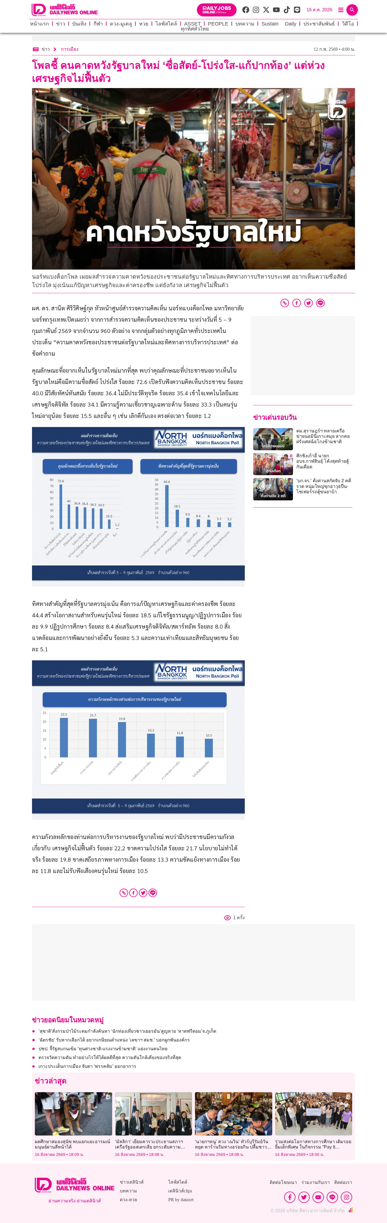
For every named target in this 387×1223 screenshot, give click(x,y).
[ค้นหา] (352, 10)
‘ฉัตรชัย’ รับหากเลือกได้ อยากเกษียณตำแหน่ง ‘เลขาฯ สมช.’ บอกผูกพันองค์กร (115, 1040)
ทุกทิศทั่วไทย (195, 28)
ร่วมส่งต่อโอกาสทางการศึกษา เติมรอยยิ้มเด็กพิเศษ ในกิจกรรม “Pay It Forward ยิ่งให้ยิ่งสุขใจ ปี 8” (313, 1147)
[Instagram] (346, 1197)
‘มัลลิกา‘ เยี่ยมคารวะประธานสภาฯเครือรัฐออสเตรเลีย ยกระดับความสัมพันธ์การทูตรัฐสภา (149, 1147)
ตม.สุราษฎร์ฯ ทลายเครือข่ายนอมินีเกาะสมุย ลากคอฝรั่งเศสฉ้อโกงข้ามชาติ (323, 436)
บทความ (244, 23)
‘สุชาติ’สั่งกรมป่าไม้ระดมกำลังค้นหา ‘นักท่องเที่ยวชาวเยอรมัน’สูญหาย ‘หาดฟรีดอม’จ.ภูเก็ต (127, 1031)
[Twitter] (143, 893)
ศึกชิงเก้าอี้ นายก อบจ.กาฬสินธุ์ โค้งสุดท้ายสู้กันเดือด (322, 461)
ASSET (192, 23)
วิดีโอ (348, 23)
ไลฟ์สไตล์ (166, 23)
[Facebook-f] (289, 1197)
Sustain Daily (278, 23)
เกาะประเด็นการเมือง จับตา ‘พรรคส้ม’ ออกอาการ (87, 1066)
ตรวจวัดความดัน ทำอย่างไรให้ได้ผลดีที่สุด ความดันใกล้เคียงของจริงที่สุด (110, 1057)
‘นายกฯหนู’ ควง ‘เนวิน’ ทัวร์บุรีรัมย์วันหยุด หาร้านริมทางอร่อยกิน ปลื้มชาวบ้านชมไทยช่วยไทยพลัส (231, 1147)
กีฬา (98, 23)
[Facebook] (133, 893)
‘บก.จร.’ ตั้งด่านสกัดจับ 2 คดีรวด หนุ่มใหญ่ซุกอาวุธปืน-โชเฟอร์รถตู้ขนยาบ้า (323, 486)
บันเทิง (79, 23)
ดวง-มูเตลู (121, 23)
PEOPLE (218, 23)
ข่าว (60, 23)
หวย (143, 23)
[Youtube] (318, 1197)
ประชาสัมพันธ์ (319, 23)
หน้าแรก (39, 23)
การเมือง (69, 49)
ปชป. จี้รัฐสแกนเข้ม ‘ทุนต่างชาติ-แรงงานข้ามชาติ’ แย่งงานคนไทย (103, 1048)
